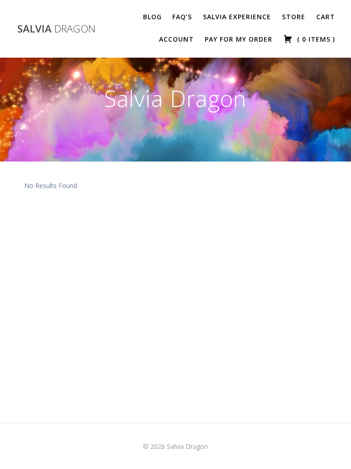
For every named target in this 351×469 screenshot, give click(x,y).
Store (293, 16)
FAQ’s (182, 16)
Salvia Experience (237, 16)
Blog (152, 16)
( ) (315, 39)
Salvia (56, 29)
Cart (325, 16)
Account (176, 39)
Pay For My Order (238, 39)
